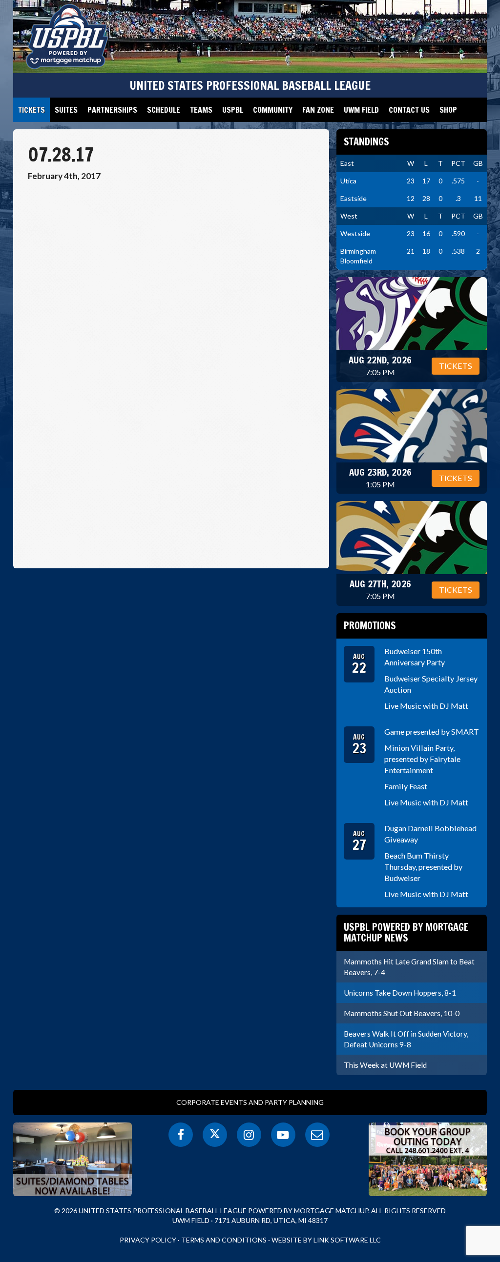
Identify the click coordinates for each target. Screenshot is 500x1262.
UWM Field (361, 109)
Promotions (370, 626)
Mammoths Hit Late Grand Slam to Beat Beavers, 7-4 (409, 967)
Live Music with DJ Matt (426, 705)
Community (272, 109)
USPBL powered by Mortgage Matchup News (406, 932)
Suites (66, 109)
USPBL (232, 109)
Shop (448, 109)
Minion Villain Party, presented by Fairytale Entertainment (422, 759)
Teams (201, 109)
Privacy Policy (148, 1240)
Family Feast (405, 786)
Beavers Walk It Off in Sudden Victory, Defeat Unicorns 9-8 (406, 1039)
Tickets (31, 109)
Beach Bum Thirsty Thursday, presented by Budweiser (423, 866)
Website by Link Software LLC (326, 1240)
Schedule (163, 109)
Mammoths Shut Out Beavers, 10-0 (401, 1013)
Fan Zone (318, 109)
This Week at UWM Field (385, 1065)
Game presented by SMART (431, 731)
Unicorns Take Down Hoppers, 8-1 (400, 992)
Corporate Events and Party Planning (250, 1102)
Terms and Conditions (224, 1240)
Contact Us (409, 109)
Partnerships (112, 109)
